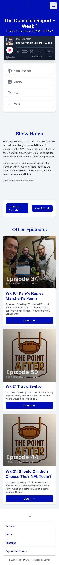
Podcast (10, 526)
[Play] (9, 50)
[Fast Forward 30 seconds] (31, 51)
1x (25, 51)
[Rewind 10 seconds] (18, 51)
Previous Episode (14, 208)
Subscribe (37, 56)
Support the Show (15, 551)
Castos (47, 560)
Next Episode (42, 208)
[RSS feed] (29, 516)
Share (50, 56)
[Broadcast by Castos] (10, 57)
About (9, 534)
